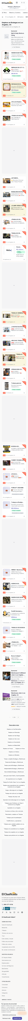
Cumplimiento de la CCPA (8, 947)
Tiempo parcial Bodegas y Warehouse (14, 765)
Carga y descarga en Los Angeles (14, 790)
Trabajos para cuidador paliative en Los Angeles (14, 824)
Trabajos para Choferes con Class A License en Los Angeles (14, 803)
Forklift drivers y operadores (14, 820)
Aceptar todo (17, 1018)
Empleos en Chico (20, 748)
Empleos (21, 17)
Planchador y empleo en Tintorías (14, 814)
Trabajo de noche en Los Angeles (14, 793)
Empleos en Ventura (14, 751)
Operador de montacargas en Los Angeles (14, 800)
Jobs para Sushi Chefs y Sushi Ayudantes (14, 775)
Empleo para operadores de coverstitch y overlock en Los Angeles (14, 786)
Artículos (4, 990)
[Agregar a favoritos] (24, 63)
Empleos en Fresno (8, 748)
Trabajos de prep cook (14, 796)
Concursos (4, 987)
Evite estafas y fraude (7, 938)
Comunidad (5, 984)
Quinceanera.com (6, 960)
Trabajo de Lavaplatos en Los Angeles (14, 832)
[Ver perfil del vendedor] (4, 178)
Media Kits (4, 927)
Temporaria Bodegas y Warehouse (14, 762)
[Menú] (23, 2)
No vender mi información (8, 949)
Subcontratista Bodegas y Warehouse (14, 771)
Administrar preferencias (9, 1015)
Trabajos (4, 930)
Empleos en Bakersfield (14, 745)
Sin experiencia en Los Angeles (14, 779)
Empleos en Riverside (14, 732)
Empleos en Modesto (14, 755)
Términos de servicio (7, 933)
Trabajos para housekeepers (14, 817)
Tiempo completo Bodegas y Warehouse (14, 759)
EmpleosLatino (5, 963)
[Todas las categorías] (17, 2)
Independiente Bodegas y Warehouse (14, 768)
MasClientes (5, 968)
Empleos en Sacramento (14, 742)
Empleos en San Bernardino (14, 729)
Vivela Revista (5, 977)
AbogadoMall (5, 971)
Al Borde (4, 974)
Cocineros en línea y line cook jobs (14, 811)
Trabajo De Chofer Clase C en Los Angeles (14, 782)
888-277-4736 (8, 904)
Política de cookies (7, 944)
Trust (3, 936)
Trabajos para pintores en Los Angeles (14, 835)
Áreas (3, 995)
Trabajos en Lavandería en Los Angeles (14, 828)
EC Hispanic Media (6, 957)
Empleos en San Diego (14, 735)
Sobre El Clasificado (7, 925)
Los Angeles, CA (11, 17)
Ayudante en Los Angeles (14, 808)
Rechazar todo (6, 1018)
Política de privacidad (7, 941)
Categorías (4, 993)
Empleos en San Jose (14, 739)
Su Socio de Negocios (7, 965)
